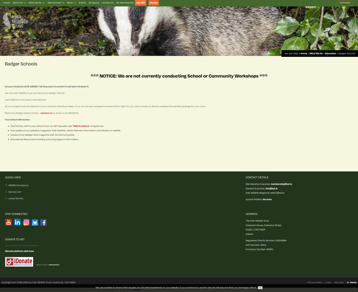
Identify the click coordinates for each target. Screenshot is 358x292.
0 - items (351, 282)
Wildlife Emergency (18, 185)
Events (82, 2)
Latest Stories (15, 198)
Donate (154, 2)
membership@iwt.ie (281, 184)
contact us (46, 113)
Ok (260, 288)
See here (267, 199)
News (70, 2)
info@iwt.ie (272, 188)
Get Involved (54, 2)
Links (328, 282)
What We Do (35, 2)
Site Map (339, 282)
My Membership (125, 2)
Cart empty (345, 2)
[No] (354, 288)
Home (6, 2)
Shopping (94, 2)
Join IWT (140, 2)
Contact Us (108, 2)
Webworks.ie (54, 265)
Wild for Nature (81, 126)
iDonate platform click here (19, 251)
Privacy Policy (314, 282)
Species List (14, 192)
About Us (17, 2)
